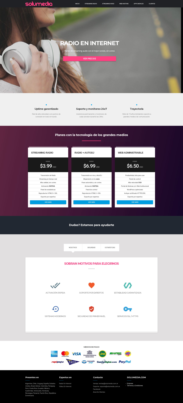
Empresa (130, 383)
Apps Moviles (138, 3)
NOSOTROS (73, 247)
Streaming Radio (91, 3)
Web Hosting (123, 3)
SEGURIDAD (91, 247)
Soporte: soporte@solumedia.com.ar (106, 386)
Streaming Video (108, 3)
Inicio (77, 3)
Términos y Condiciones (135, 385)
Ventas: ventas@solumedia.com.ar (105, 384)
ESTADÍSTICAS (110, 247)
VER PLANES (91, 58)
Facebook (96, 389)
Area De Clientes (99, 392)
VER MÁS (48, 202)
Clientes (152, 3)
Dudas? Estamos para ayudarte (91, 225)
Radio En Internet (65, 384)
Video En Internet (65, 386)
